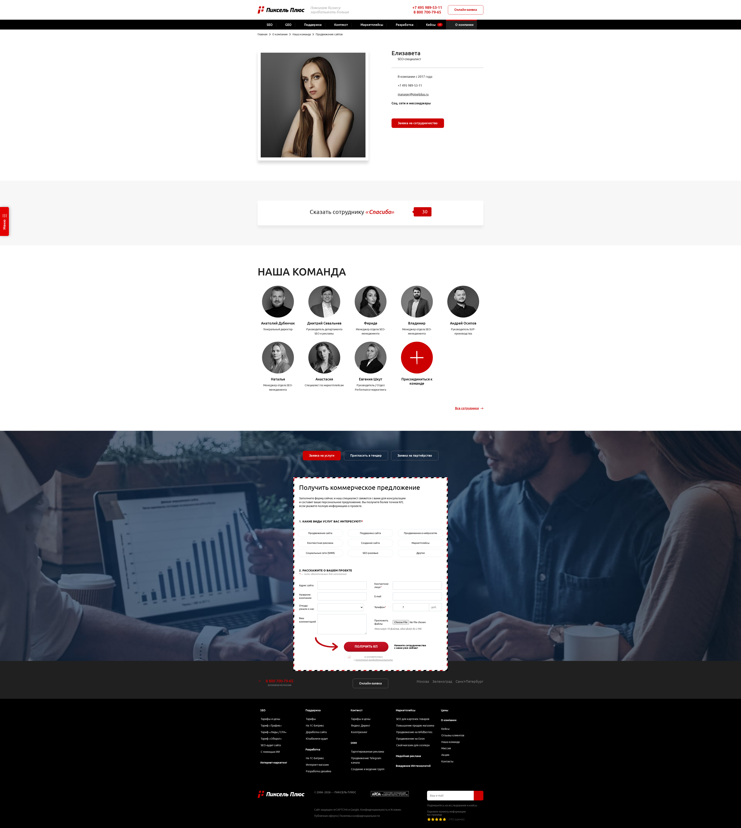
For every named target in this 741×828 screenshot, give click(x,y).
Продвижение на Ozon (410, 738)
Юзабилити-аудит (317, 738)
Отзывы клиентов (452, 735)
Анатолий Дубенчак (278, 323)
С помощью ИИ (270, 751)
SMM (354, 742)
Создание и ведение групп (367, 769)
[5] (444, 819)
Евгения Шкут (370, 379)
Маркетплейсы (405, 710)
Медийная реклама (408, 756)
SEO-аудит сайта (271, 745)
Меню (4, 225)
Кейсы (445, 728)
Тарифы (311, 719)
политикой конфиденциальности (374, 660)
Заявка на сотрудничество (418, 123)
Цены (444, 710)
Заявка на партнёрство (415, 455)
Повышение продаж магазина (415, 725)
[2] (433, 819)
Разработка (312, 749)
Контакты (447, 761)
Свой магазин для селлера (413, 745)
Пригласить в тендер (366, 455)
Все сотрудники (467, 408)
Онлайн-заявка (465, 9)
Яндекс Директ (360, 725)
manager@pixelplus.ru (413, 94)
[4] (440, 819)
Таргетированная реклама (367, 751)
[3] (437, 819)
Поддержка (313, 710)
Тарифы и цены (270, 719)
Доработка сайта (316, 732)
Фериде (370, 323)
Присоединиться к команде (416, 381)
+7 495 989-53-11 (427, 7)
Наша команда (450, 742)
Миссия (446, 748)
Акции (445, 754)
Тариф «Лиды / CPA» (274, 732)
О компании (449, 720)
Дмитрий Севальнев (324, 323)
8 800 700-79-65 (427, 12)
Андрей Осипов (463, 323)
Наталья (278, 379)
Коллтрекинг (359, 732)
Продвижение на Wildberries (414, 732)
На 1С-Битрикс (315, 725)
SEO (263, 710)
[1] (429, 819)
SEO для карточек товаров (412, 719)
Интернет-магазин (317, 764)
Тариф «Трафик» (271, 725)
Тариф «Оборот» (271, 738)
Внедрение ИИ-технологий (413, 765)
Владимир (416, 323)
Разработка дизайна (318, 771)
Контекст (357, 710)
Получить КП (366, 646)
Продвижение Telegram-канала (366, 760)
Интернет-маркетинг (273, 762)
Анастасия (324, 379)
